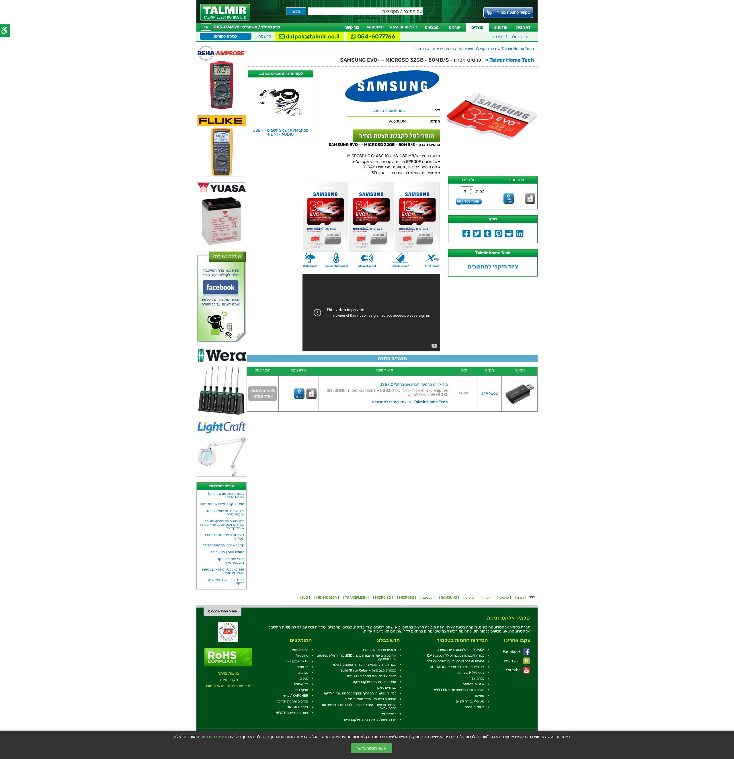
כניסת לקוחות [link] (225, 36)
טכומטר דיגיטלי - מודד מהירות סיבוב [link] (370, 699)
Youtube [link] (513, 669)
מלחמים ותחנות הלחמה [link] (292, 701)
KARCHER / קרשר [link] (295, 696)
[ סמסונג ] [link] (427, 597)
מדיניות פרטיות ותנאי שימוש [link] (228, 686)
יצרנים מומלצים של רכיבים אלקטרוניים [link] (370, 720)
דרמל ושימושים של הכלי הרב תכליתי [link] (224, 536)
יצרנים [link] (454, 27)
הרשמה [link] (264, 36)
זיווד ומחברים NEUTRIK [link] (292, 713)
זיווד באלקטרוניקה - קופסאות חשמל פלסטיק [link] (223, 571)
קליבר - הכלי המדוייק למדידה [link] (223, 545)
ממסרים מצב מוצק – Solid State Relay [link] (226, 495)
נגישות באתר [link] (228, 673)
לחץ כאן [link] (509, 36)
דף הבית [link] (523, 27)
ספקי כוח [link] (301, 690)
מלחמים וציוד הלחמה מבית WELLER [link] (459, 690)
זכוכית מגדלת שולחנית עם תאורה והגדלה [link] (455, 661)
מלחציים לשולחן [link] (385, 688)
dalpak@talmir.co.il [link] (312, 36)
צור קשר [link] (352, 27)
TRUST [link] (463, 393)
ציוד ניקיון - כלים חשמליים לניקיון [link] (226, 581)
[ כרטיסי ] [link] (504, 597)
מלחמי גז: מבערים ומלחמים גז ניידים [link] (371, 676)
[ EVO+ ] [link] (303, 597)
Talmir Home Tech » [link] (509, 60)
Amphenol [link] (300, 650)
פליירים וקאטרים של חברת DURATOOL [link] (457, 667)
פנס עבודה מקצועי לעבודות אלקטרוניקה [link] (225, 512)
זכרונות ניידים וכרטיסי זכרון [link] (435, 48)
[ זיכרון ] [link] (486, 597)
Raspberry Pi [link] (297, 661)
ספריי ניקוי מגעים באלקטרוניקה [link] (222, 504)
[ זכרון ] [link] (520, 597)
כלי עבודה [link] (301, 684)
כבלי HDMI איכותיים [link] (470, 673)
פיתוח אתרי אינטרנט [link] (222, 611)
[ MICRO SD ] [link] (383, 597)
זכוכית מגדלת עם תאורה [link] (379, 650)
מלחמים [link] (303, 673)
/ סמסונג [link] (389, 110)
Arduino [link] (302, 655)
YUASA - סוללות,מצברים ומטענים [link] (460, 650)
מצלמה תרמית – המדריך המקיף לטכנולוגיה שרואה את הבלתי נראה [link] (359, 706)
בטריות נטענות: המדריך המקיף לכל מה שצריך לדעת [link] (360, 693)
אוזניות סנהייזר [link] (473, 684)
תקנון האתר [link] (228, 679)
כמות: (479, 191)
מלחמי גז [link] (478, 678)
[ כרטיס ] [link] (469, 597)
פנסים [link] (304, 678)
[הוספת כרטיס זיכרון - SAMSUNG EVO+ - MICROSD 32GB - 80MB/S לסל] (469, 201)
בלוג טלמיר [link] (512, 660)
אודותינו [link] (500, 27)
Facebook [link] (512, 651)
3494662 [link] (489, 393)
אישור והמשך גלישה (371, 748)
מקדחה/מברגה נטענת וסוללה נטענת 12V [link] (455, 655)
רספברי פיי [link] (388, 714)
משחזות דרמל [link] (474, 707)
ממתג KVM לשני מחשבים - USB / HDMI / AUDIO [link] (281, 132)
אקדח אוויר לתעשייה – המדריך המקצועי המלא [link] (364, 665)
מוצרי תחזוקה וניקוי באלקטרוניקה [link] (230, 561)
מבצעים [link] (431, 27)
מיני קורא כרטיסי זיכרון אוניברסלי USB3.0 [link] (413, 384)
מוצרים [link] (477, 27)
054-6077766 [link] (375, 36)
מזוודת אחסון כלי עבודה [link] (227, 552)
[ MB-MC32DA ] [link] (326, 597)
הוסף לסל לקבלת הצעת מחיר (396, 135)
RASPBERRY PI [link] (403, 27)
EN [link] (206, 27)
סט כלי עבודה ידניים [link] (470, 701)
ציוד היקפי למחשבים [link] (479, 48)
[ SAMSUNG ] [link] (449, 597)
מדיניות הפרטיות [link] (214, 737)
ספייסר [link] (479, 696)
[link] (225, 12)
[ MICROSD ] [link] (406, 597)
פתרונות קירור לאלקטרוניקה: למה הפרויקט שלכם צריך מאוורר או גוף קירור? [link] (221, 524)
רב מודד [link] (302, 667)
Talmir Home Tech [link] (517, 48)
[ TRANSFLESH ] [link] (356, 597)
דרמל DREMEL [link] (297, 707)
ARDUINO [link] (375, 27)
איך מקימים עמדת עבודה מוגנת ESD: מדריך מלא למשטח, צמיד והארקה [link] (356, 657)
